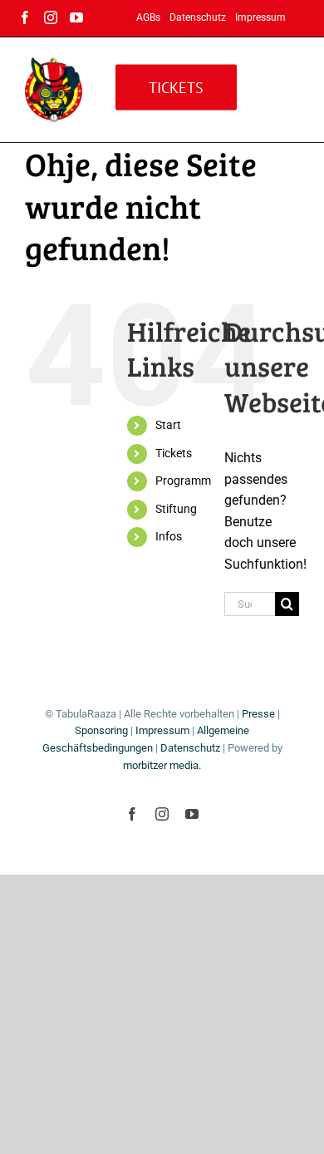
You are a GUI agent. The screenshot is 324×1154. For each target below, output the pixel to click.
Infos (168, 536)
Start (168, 425)
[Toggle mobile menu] (290, 83)
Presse (258, 714)
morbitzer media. (162, 765)
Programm (183, 480)
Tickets (173, 453)
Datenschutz (190, 748)
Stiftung (176, 508)
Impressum (162, 730)
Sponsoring (101, 730)
